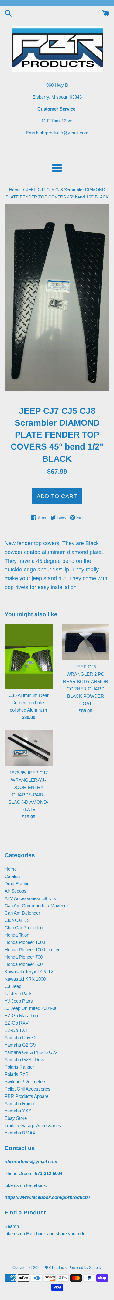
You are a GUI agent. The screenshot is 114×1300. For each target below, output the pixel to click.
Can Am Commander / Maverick (37, 905)
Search (12, 1226)
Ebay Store (16, 1118)
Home (11, 869)
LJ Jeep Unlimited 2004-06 (31, 1008)
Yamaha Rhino (19, 1103)
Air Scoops (15, 891)
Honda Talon (17, 935)
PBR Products (55, 1267)
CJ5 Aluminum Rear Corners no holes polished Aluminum (29, 702)
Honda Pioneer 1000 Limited (32, 949)
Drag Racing (17, 883)
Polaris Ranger (19, 1066)
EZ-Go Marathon (21, 1015)
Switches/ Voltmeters (26, 1081)
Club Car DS (17, 920)
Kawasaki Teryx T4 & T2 (29, 971)
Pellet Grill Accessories (27, 1088)
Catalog (12, 876)
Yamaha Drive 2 (20, 1037)
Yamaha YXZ (18, 1110)
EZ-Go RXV (17, 1022)
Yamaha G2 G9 (20, 1044)
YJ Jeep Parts (19, 1000)
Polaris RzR (17, 1074)
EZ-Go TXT (16, 1030)
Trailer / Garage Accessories (33, 1125)
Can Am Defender (22, 913)
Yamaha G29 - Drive (25, 1059)
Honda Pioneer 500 (24, 964)
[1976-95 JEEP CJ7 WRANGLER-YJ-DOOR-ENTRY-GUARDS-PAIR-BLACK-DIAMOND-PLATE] (29, 748)
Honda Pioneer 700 (24, 957)
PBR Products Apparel (27, 1096)
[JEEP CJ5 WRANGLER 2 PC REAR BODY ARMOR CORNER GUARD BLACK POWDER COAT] (86, 642)
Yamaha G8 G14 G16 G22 (31, 1052)
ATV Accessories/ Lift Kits (30, 898)
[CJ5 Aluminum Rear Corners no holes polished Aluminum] (29, 656)
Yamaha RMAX (20, 1132)
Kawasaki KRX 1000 (25, 978)
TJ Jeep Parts (19, 993)
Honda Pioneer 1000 (25, 942)
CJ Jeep (13, 986)
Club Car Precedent (24, 927)
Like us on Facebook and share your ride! (46, 1233)
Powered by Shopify (85, 1267)
